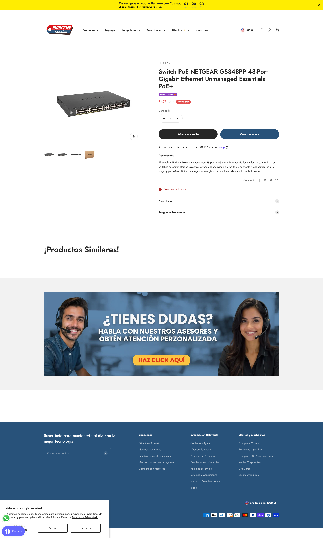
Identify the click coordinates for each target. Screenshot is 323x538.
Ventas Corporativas (250, 462)
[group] (161, 334)
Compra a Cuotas (249, 443)
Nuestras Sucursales (150, 450)
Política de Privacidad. (85, 517)
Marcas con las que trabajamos (156, 462)
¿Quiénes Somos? (149, 443)
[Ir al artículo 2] (62, 155)
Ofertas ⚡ (179, 30)
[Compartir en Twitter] (265, 180)
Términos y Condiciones (203, 475)
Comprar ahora (249, 134)
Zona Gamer (154, 30)
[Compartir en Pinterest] (271, 180)
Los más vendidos (249, 475)
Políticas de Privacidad (203, 456)
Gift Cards (244, 469)
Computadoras (130, 30)
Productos (88, 30)
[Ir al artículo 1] (49, 155)
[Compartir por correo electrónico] (276, 180)
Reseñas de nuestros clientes (155, 456)
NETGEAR (164, 63)
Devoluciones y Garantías (204, 462)
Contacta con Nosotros (152, 469)
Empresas (202, 30)
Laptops (110, 30)
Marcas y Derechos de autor (206, 481)
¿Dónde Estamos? (200, 450)
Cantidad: (164, 111)
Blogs (193, 488)
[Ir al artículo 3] (76, 155)
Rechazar (86, 528)
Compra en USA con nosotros (256, 456)
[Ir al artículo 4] (89, 155)
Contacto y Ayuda (200, 443)
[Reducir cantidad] (164, 118)
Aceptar (52, 528)
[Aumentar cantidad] (177, 118)
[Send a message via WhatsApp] (6, 518)
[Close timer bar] (319, 5)
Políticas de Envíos (201, 469)
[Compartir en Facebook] (259, 180)
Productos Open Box (250, 450)
